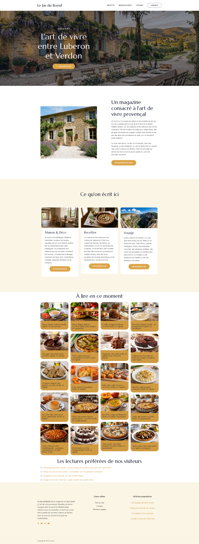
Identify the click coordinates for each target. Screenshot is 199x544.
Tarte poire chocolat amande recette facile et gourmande (113, 446)
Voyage (139, 5)
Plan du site (99, 503)
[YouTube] (48, 523)
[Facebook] (38, 523)
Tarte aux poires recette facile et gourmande (143, 417)
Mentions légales (99, 509)
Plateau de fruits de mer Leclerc (142, 508)
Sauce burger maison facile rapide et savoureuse (54, 325)
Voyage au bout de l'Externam (142, 519)
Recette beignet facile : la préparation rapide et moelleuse (144, 326)
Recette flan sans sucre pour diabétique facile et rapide (53, 416)
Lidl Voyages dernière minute (142, 503)
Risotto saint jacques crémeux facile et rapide (143, 388)
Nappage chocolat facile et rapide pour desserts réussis (114, 356)
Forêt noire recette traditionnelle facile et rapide (82, 450)
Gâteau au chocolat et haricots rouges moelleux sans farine (143, 358)
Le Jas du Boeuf (49, 5)
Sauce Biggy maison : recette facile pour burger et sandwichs (84, 326)
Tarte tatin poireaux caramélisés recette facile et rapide (83, 358)
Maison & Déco (125, 5)
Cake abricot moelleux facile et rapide (82, 388)
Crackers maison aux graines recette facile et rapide (53, 385)
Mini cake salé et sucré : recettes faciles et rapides (114, 386)
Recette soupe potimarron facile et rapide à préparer (114, 415)
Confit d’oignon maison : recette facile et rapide (113, 325)
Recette (110, 5)
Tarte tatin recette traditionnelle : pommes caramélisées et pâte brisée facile (52, 449)
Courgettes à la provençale (142, 513)
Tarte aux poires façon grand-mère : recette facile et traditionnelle (84, 418)
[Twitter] (42, 523)
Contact (99, 506)
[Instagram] (45, 523)
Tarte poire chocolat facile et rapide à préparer (144, 447)
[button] (154, 5)
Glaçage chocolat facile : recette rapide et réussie (53, 355)
